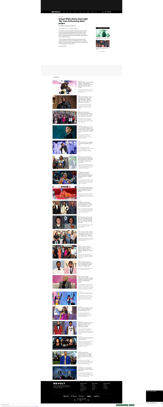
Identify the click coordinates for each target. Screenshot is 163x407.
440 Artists (82, 390)
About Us (93, 384)
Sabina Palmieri (62, 28)
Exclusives (80, 11)
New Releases (61, 16)
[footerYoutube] (88, 400)
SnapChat (105, 12)
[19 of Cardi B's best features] (65, 298)
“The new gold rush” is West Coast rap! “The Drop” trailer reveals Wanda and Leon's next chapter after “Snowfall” (85, 233)
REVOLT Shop (105, 388)
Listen (70, 11)
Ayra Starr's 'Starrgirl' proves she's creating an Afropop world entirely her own (85, 309)
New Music (80, 306)
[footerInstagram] (75, 400)
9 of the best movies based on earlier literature (85, 338)
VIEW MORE (102, 51)
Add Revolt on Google (73, 28)
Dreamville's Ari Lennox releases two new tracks (102, 49)
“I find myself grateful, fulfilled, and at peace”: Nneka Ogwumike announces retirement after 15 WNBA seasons (85, 175)
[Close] (162, 405)
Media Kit (93, 388)
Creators (88, 11)
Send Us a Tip (94, 387)
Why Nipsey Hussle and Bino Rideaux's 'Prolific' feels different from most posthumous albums (85, 324)
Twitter (108, 12)
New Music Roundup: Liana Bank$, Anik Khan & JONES (102, 38)
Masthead (93, 385)
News (84, 11)
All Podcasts (82, 385)
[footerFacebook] (83, 400)
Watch (67, 11)
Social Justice (75, 11)
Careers (93, 389)
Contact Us (105, 385)
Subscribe (92, 11)
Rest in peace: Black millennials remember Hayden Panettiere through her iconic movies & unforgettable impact (85, 279)
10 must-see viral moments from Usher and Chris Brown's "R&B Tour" (85, 369)
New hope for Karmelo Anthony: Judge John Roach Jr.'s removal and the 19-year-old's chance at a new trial (85, 114)
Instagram (102, 12)
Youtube (110, 12)
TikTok (104, 12)
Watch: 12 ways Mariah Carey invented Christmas (152, 403)
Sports (79, 351)
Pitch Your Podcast (83, 388)
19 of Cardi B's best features (85, 293)
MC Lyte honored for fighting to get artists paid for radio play (85, 143)
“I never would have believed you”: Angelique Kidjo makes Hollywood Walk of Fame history (85, 189)
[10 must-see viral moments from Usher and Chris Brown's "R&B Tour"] (65, 373)
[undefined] (103, 33)
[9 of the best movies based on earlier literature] (65, 343)
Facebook (107, 12)
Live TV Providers (83, 387)
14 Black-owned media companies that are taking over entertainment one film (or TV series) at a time (85, 204)
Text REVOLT (105, 387)
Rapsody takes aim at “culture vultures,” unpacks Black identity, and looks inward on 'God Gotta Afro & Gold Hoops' (85, 84)
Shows (64, 11)
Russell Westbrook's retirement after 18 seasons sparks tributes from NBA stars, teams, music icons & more (85, 355)
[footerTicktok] (77, 400)
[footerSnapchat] (80, 400)
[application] (154, 397)
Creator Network (83, 389)
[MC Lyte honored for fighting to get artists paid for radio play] (65, 147)
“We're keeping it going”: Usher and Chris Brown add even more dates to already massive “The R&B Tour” (85, 264)
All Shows (81, 384)
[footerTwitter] (86, 400)
